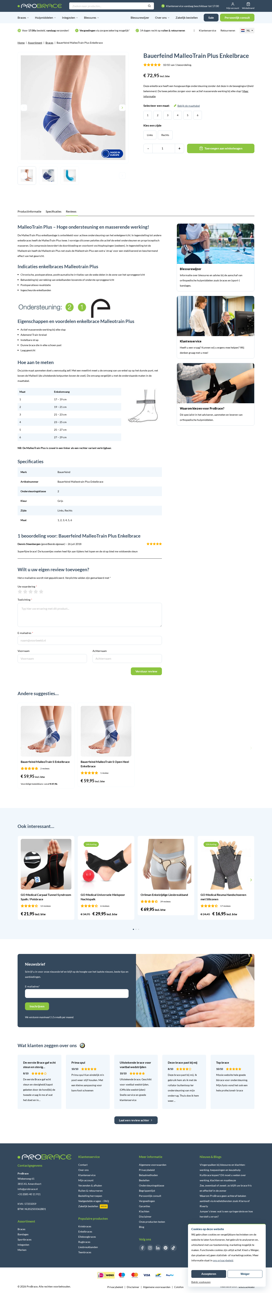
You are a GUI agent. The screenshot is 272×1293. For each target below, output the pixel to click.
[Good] (35, 592)
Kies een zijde (152, 125)
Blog (141, 1226)
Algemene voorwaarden (152, 1164)
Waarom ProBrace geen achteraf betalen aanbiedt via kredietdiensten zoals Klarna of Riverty (225, 1201)
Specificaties (53, 211)
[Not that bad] (25, 592)
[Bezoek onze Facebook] (142, 1248)
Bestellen (144, 1180)
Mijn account (85, 1180)
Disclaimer (145, 1216)
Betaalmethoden (148, 1175)
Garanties (144, 1206)
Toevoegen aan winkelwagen (223, 148)
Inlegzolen (68, 17)
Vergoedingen (147, 1201)
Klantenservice (207, 30)
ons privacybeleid (223, 1260)
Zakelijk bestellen (187, 17)
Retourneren (228, 30)
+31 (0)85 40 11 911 (29, 1194)
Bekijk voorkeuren (201, 1282)
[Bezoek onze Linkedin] (158, 1248)
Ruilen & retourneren (90, 1190)
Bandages (23, 1234)
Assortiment (35, 42)
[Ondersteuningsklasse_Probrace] (90, 308)
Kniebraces (84, 1226)
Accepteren (208, 1273)
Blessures (90, 17)
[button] (21, 748)
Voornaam (24, 650)
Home (21, 42)
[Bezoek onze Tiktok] (173, 1248)
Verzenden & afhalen (90, 1185)
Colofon (179, 1287)
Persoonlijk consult (150, 1195)
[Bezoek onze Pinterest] (165, 1248)
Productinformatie (29, 211)
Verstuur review (146, 671)
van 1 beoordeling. (177, 64)
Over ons (161, 17)
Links (150, 135)
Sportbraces (24, 1239)
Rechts (165, 135)
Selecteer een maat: (171, 105)
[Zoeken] (149, 6)
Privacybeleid (147, 1169)
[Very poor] (20, 592)
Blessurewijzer (140, 17)
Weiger (245, 1273)
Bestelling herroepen (90, 1195)
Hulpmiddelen (44, 17)
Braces (22, 17)
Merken (22, 1249)
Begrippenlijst (147, 1190)
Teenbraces (84, 1252)
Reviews (71, 211)
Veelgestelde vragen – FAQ (93, 1201)
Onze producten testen (152, 1221)
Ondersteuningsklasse (151, 1185)
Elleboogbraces (87, 1236)
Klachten (144, 1211)
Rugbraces (84, 1241)
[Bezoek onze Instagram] (150, 1248)
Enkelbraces (85, 1231)
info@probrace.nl (28, 1189)
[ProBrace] (40, 6)
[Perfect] (41, 592)
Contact (83, 1164)
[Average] (30, 592)
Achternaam (100, 650)
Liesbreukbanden (88, 1247)
